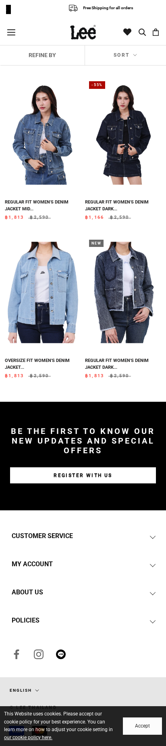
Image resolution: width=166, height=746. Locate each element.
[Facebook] (16, 654)
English (21, 690)
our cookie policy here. (28, 737)
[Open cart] (156, 32)
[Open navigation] (11, 32)
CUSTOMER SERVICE (42, 536)
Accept (142, 726)
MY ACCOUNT (32, 564)
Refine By (42, 55)
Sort (123, 55)
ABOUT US (27, 592)
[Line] (61, 654)
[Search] (143, 32)
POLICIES (25, 620)
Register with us (83, 475)
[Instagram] (39, 654)
